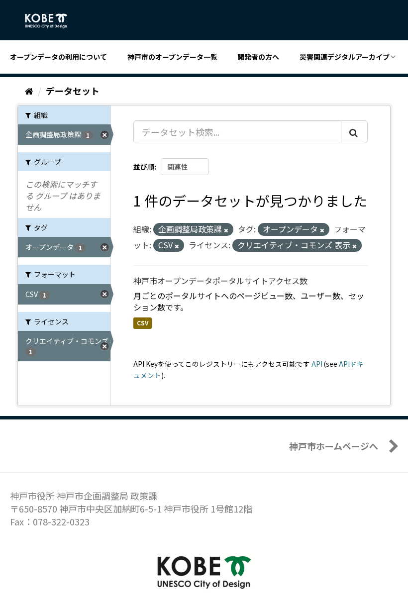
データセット (73, 90)
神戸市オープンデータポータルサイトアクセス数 (220, 281)
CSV (142, 322)
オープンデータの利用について (58, 57)
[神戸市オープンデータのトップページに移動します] (51, 20)
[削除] (226, 230)
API (316, 364)
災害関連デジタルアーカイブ (345, 57)
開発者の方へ (258, 57)
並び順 (143, 167)
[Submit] (354, 131)
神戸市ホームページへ (333, 445)
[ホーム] (29, 90)
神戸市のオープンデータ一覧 (172, 57)
